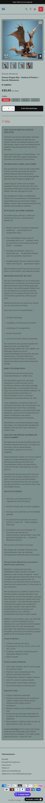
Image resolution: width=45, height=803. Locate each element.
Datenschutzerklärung (11, 771)
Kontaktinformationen (11, 762)
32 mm (15, 100)
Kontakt (5, 759)
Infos (7, 121)
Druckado (18, 800)
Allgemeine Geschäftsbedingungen (17, 774)
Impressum (6, 765)
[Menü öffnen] (40, 9)
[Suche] (26, 9)
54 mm (35, 100)
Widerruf (5, 768)
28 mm (6, 100)
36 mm (25, 100)
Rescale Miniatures (10, 74)
